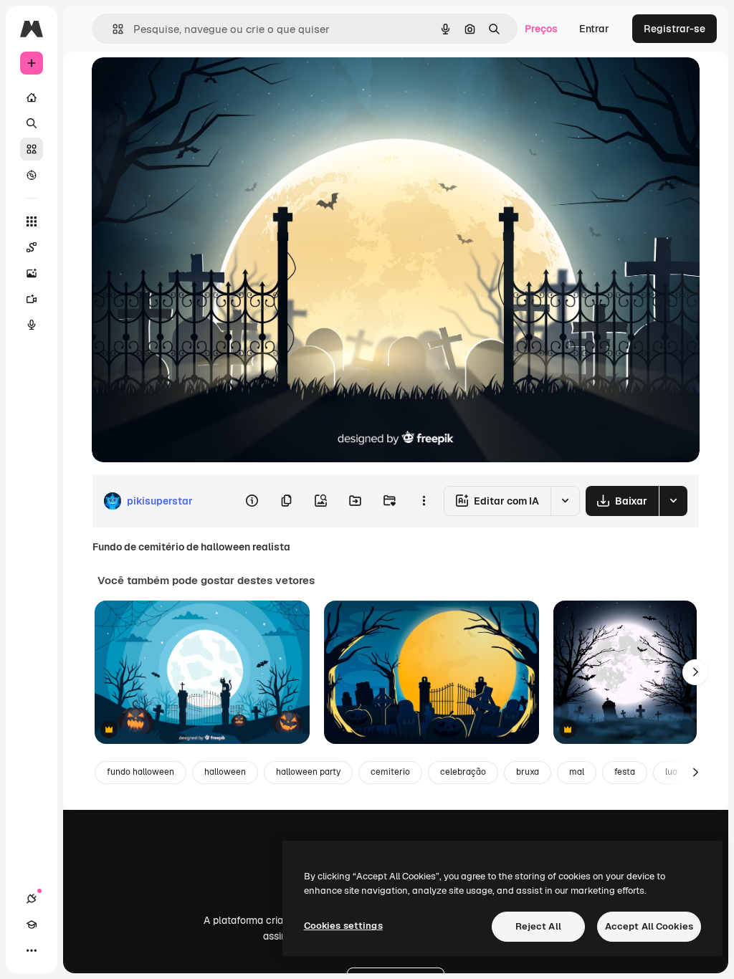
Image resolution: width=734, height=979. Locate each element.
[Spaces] (31, 247)
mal (576, 772)
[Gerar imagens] (31, 273)
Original (183, 84)
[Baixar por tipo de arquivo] (673, 501)
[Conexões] (31, 898)
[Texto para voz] (31, 324)
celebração (463, 772)
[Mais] (31, 950)
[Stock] (31, 149)
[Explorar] (31, 174)
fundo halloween (140, 772)
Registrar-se (674, 28)
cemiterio (390, 772)
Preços (541, 28)
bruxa (527, 772)
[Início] (31, 97)
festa (624, 772)
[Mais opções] (423, 501)
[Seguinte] (695, 672)
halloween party (308, 772)
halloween (225, 772)
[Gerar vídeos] (31, 298)
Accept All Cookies (649, 926)
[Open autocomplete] (112, 29)
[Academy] (31, 924)
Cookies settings (343, 926)
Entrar (594, 28)
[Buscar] (31, 123)
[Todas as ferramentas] (31, 221)
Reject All (538, 926)
